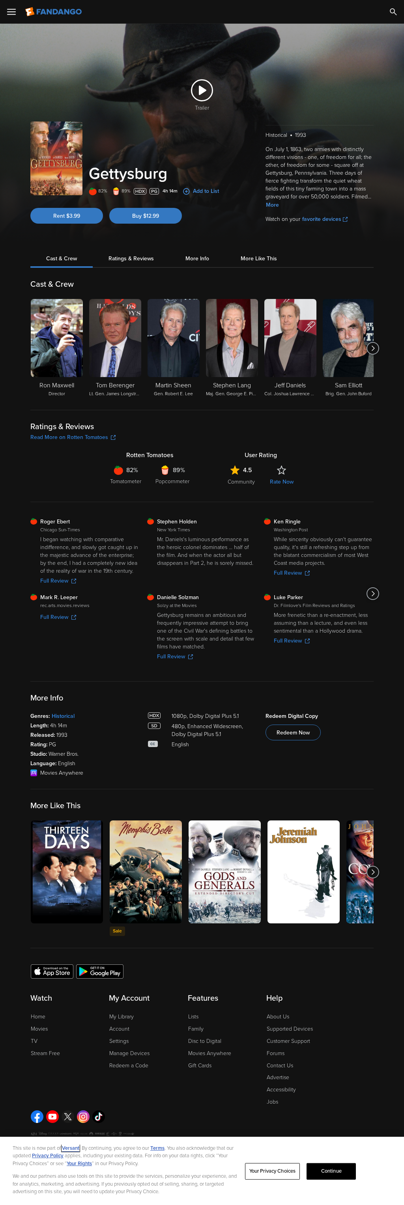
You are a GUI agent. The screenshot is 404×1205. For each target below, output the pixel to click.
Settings (119, 1041)
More (272, 205)
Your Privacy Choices (272, 1171)
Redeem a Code (128, 1065)
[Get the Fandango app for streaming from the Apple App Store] (52, 971)
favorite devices (321, 219)
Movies (39, 1029)
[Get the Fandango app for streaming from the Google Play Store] (100, 971)
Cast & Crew (61, 258)
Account (119, 1029)
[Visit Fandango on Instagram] (83, 1116)
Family (196, 1029)
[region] (202, 1171)
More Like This (259, 258)
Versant (70, 1148)
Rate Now (282, 481)
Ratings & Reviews (131, 258)
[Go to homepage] (54, 12)
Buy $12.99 (145, 216)
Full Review (54, 580)
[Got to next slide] (372, 348)
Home (38, 1016)
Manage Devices (129, 1053)
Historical (63, 716)
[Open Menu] (11, 12)
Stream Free (45, 1053)
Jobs (272, 1102)
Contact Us (280, 1065)
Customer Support (288, 1041)
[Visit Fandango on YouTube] (52, 1116)
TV (34, 1041)
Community (241, 481)
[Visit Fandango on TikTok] (98, 1116)
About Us (278, 1016)
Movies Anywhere (209, 1053)
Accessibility (281, 1089)
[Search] (393, 12)
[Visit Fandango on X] (68, 1116)
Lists (193, 1016)
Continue (331, 1171)
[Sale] (145, 872)
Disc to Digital (204, 1041)
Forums (275, 1053)
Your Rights (79, 1163)
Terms (157, 1148)
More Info (197, 258)
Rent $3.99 (66, 216)
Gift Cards (199, 1065)
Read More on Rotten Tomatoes (69, 437)
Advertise (278, 1077)
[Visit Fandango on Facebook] (37, 1116)
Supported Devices (290, 1029)
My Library (121, 1016)
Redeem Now (293, 732)
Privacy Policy (48, 1156)
